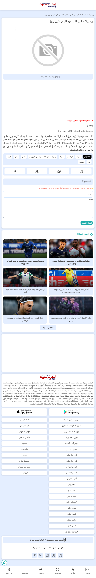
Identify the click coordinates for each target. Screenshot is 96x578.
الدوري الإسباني (71, 455)
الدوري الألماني (71, 467)
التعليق (90, 199)
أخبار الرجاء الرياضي (80, 14)
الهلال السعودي (24, 431)
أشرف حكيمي (72, 478)
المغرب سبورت (35, 540)
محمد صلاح (72, 508)
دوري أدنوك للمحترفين (72, 431)
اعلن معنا (52, 547)
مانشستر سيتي (24, 461)
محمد (82, 162)
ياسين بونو (71, 490)
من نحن (60, 547)
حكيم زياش (72, 484)
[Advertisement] (48, 99)
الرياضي (70, 156)
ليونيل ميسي (71, 496)
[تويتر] (53, 555)
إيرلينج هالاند (71, 519)
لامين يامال (72, 525)
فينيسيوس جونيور (72, 531)
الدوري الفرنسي (71, 472)
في (89, 162)
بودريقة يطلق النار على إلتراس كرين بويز (42, 156)
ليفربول (24, 455)
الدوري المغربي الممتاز (72, 419)
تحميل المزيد (48, 327)
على (16, 156)
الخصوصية (36, 547)
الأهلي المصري (24, 437)
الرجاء (78, 156)
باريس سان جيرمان (24, 467)
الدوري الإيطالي (71, 461)
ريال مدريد (24, 449)
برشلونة (24, 443)
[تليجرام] (34, 555)
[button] (81, 171)
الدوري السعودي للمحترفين (71, 425)
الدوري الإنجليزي (72, 449)
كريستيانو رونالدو (71, 502)
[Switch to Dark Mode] (4, 562)
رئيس (23, 156)
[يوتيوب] (40, 555)
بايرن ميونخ (24, 472)
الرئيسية (91, 14)
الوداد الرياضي (24, 425)
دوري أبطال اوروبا (72, 437)
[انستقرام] (47, 555)
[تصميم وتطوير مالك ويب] (64, 540)
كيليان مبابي (71, 514)
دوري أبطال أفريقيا (71, 443)
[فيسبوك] (60, 555)
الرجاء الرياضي (24, 419)
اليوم (61, 156)
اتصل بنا (44, 547)
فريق (9, 156)
